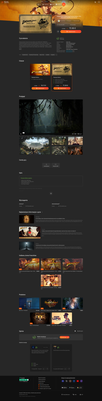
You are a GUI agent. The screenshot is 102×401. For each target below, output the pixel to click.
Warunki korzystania (41, 377)
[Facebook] (74, 381)
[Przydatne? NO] (47, 369)
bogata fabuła (42, 54)
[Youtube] (77, 381)
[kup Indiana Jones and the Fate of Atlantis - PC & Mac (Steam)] (73, 264)
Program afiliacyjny (41, 381)
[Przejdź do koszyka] (95, 2)
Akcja (72, 49)
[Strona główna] (5, 2)
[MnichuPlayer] (33, 347)
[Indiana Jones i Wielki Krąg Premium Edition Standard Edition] (40, 75)
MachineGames (68, 45)
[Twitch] (81, 381)
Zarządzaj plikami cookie (23, 394)
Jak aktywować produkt (70, 44)
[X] (66, 381)
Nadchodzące (52, 1)
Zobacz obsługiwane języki (70, 43)
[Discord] (62, 381)
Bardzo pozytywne (69, 50)
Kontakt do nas (41, 383)
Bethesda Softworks (69, 46)
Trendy (42, 1)
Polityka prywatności (42, 379)
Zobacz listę (68, 41)
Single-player (68, 49)
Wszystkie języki (80, 331)
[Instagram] (70, 381)
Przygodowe (75, 49)
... (56, 54)
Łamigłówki (47, 54)
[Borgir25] (55, 347)
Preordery (46, 1)
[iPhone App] (64, 387)
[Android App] (72, 387)
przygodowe (53, 54)
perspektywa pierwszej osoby (33, 54)
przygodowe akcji (25, 54)
